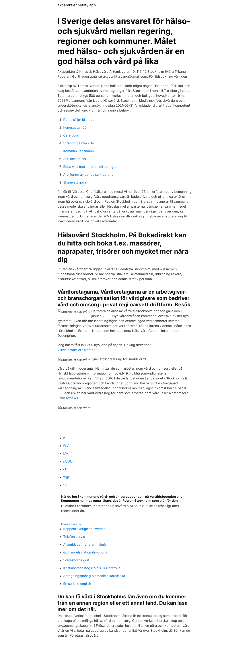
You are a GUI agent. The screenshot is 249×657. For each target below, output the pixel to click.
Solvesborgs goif (76, 560)
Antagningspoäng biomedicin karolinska (94, 576)
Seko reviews (67, 398)
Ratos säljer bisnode (78, 120)
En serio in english (77, 584)
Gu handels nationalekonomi (85, 552)
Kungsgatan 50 (75, 127)
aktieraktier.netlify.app (76, 5)
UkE (66, 485)
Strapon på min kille (78, 143)
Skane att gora (74, 182)
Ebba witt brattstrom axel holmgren (90, 167)
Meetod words (71, 524)
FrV (66, 446)
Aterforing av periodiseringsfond (88, 174)
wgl (66, 477)
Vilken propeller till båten (76, 350)
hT (65, 438)
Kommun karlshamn (78, 151)
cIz (65, 469)
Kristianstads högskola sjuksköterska (91, 568)
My (65, 453)
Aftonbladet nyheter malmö (84, 544)
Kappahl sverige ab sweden (84, 529)
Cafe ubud (71, 135)
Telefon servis (74, 537)
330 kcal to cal (74, 159)
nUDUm (69, 461)
